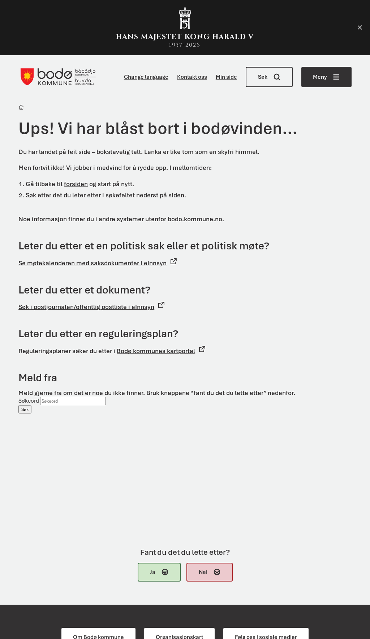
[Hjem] (21, 108)
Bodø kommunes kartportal (156, 351)
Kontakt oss (192, 77)
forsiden (76, 184)
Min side (226, 77)
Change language (146, 77)
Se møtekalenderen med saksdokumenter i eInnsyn (92, 263)
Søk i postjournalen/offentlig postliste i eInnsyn (86, 307)
